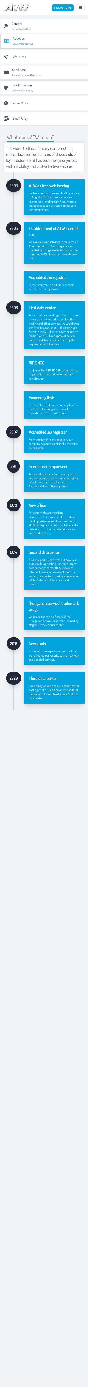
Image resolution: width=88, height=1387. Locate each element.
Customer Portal (62, 7)
